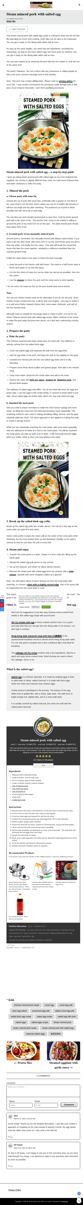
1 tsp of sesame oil (18, 791)
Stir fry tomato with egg (22, 622)
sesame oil (51, 380)
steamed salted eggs (35, 1034)
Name (12, 1101)
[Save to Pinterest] (2, 605)
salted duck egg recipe (21, 1016)
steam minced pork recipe (25, 1028)
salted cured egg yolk (64, 1011)
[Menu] (3, 5)
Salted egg (16, 677)
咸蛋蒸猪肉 (56, 1034)
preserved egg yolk (40, 1011)
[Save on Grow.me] (2, 609)
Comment (10, 1083)
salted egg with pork (67, 1016)
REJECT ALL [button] (35, 607)
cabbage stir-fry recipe (26, 653)
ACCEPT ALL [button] (46, 607)
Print (43, 765)
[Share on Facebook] (2, 601)
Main (13, 21)
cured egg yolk (66, 1005)
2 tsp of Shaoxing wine (20, 786)
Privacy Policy (15, 1190)
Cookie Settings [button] (24, 607)
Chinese (9, 21)
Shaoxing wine (64, 380)
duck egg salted (19, 1011)
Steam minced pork (62, 1022)
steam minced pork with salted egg (57, 1028)
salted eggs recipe (40, 1022)
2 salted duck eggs (18, 800)
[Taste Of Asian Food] (41, 5)
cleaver (20, 280)
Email (37, 1101)
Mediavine (64, 1201)
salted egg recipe (44, 1016)
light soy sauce (37, 380)
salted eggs (21, 1022)
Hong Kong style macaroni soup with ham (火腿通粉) (36, 636)
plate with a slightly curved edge (43, 584)
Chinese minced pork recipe (26, 1005)
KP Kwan (11, 999)
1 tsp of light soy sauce (20, 789)
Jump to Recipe (18, 29)
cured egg (49, 1005)
